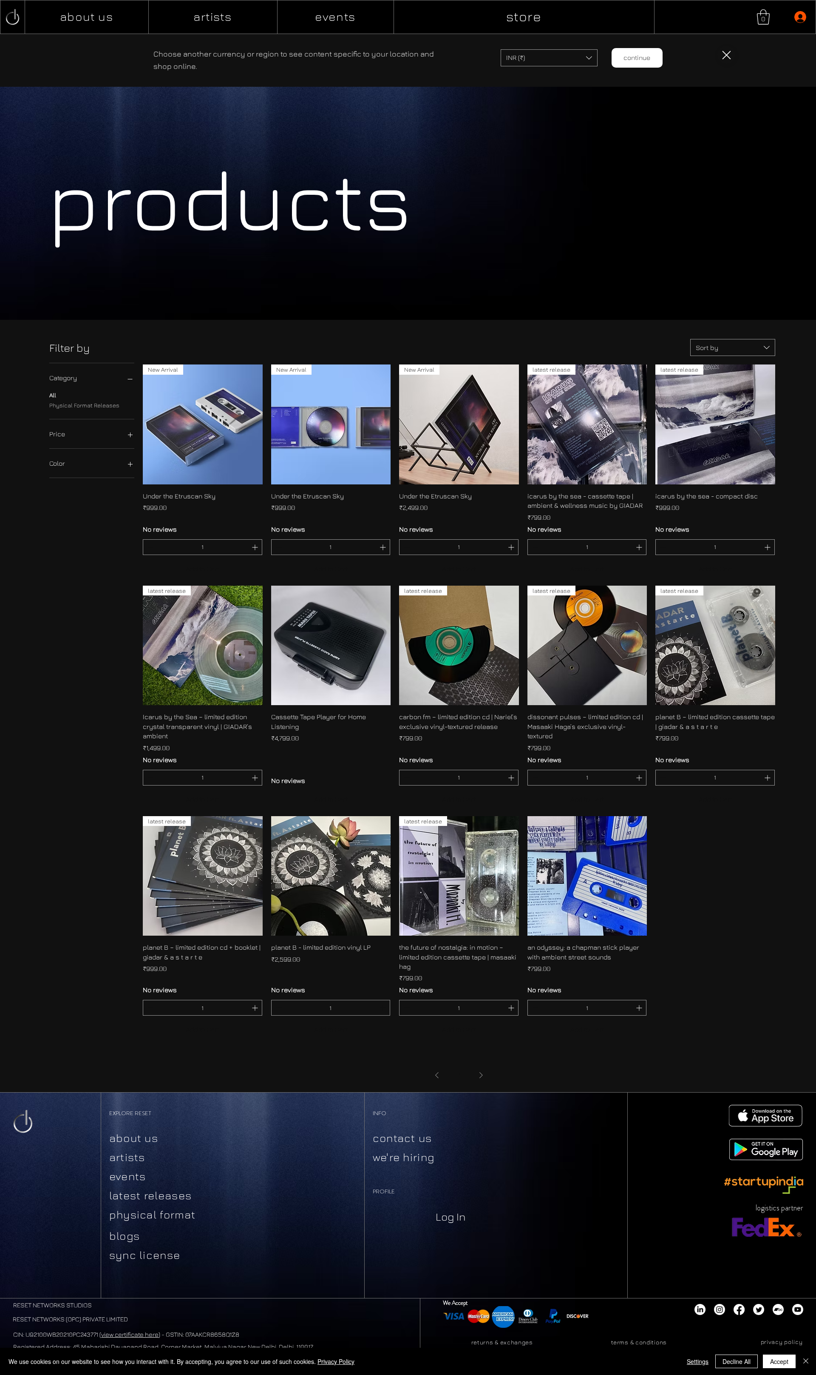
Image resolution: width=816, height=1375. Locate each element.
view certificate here (130, 1334)
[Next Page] (481, 1075)
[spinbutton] (202, 547)
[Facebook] (739, 1309)
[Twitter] (758, 1309)
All (52, 395)
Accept (779, 1361)
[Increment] (255, 547)
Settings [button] (697, 1361)
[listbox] (549, 57)
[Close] (726, 55)
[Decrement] (149, 547)
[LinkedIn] (700, 1309)
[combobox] (732, 347)
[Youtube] (797, 1309)
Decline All (736, 1361)
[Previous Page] (437, 1075)
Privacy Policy (335, 1361)
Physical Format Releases (84, 405)
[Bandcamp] (778, 1309)
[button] (763, 17)
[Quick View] (331, 646)
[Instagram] (719, 1309)
